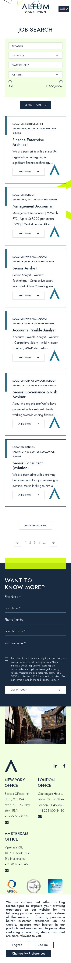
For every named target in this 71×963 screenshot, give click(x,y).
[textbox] (20, 55)
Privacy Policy (49, 680)
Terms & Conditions (26, 680)
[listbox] (64, 9)
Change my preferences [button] (28, 953)
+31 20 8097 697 (16, 864)
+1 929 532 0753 (16, 816)
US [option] (62, 9)
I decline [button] (42, 945)
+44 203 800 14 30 (51, 810)
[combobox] (35, 55)
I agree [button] (17, 945)
